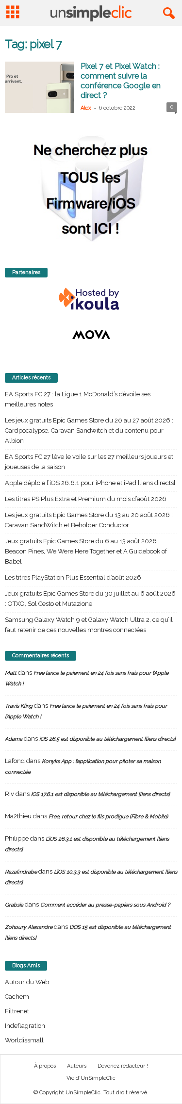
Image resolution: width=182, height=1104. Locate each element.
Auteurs (76, 1066)
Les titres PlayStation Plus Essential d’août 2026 (73, 577)
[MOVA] (91, 334)
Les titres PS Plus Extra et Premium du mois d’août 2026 (85, 499)
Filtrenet (17, 1011)
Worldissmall (24, 1040)
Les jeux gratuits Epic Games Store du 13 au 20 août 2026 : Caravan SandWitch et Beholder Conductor (89, 520)
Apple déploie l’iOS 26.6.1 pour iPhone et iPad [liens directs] (90, 483)
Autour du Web (27, 982)
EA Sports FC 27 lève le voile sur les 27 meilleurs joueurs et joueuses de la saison (89, 462)
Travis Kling (19, 706)
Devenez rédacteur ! (123, 1066)
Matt (11, 673)
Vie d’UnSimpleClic (91, 1078)
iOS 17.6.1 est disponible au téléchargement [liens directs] (100, 794)
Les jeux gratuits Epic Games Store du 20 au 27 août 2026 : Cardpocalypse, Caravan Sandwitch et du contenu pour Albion (89, 430)
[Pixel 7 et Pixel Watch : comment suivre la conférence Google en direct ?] (39, 87)
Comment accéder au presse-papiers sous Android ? (105, 905)
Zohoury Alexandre (28, 927)
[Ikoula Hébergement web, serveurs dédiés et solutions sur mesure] (91, 299)
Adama (13, 739)
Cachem (17, 996)
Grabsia (14, 905)
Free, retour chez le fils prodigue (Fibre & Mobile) (108, 816)
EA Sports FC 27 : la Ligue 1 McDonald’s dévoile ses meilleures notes (77, 399)
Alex (86, 108)
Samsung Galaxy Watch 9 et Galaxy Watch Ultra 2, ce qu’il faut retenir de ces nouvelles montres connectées (89, 624)
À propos (45, 1066)
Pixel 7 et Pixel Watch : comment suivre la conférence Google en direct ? (121, 81)
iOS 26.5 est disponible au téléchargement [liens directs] (107, 739)
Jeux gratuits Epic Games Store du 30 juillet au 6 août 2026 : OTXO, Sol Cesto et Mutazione (90, 598)
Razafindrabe (21, 872)
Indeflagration (25, 1025)
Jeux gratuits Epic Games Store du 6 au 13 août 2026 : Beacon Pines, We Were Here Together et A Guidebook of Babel (86, 551)
